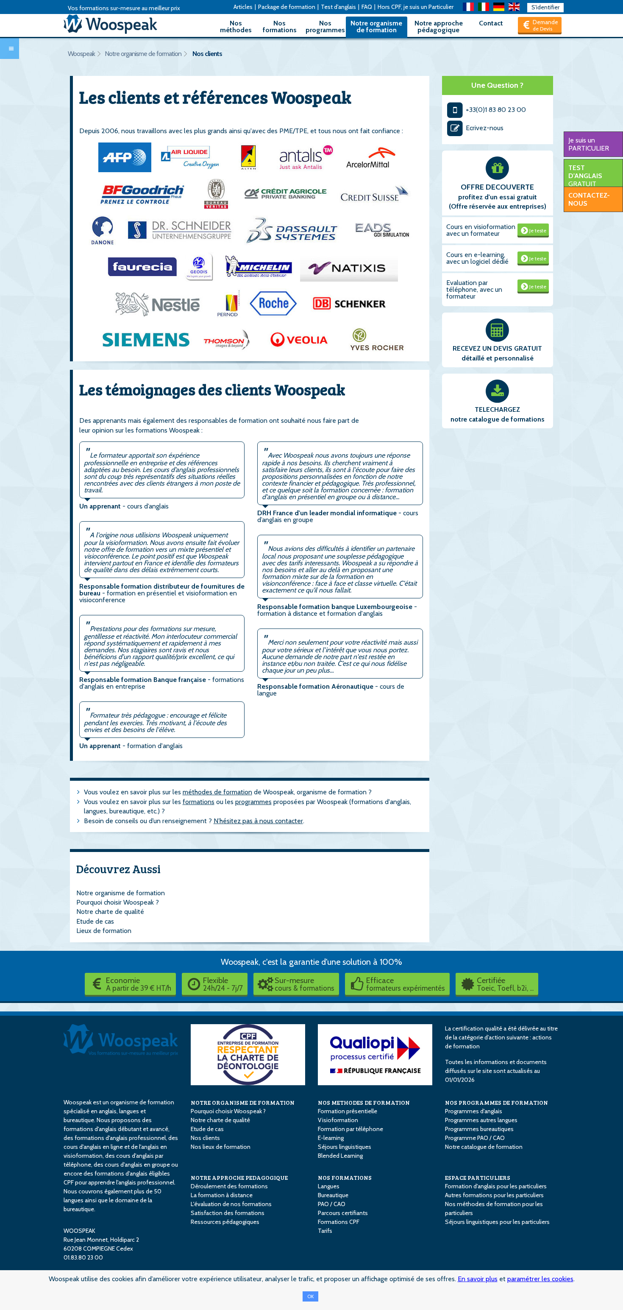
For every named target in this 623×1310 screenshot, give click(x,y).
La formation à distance (222, 1195)
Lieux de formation (103, 931)
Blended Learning (340, 1155)
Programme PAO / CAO (475, 1138)
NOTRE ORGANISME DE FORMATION (243, 1102)
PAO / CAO (331, 1204)
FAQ (367, 7)
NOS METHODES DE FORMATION (364, 1102)
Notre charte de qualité (110, 912)
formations (198, 802)
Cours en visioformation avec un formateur (480, 230)
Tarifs (325, 1231)
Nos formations (280, 26)
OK (310, 1296)
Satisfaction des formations (227, 1213)
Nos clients (207, 54)
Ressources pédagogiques (225, 1222)
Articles (243, 7)
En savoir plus (478, 1279)
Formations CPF (338, 1222)
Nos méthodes (236, 26)
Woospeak (81, 54)
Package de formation (286, 7)
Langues (328, 1186)
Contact (491, 23)
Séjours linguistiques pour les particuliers (497, 1222)
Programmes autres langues (481, 1120)
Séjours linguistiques (344, 1147)
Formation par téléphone (350, 1129)
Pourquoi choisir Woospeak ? (117, 902)
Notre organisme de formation (376, 26)
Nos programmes (325, 26)
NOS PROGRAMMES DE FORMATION (496, 1102)
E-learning (331, 1138)
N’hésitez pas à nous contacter (258, 821)
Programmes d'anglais (473, 1111)
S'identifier (545, 7)
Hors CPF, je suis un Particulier (415, 7)
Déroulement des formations (229, 1186)
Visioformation (338, 1120)
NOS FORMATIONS (345, 1177)
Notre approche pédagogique (438, 26)
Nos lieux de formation (220, 1147)
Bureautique (333, 1195)
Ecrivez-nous (483, 128)
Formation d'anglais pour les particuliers (496, 1186)
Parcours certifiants (343, 1213)
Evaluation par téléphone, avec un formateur (474, 289)
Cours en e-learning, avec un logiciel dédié (477, 258)
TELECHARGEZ (497, 409)
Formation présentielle (347, 1111)
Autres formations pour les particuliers (494, 1195)
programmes (253, 802)
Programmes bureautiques (479, 1129)
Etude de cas (95, 921)
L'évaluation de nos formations (231, 1204)
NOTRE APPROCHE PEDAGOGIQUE (239, 1177)
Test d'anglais (338, 7)
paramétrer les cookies (540, 1279)
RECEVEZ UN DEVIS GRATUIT (497, 348)
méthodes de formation (217, 792)
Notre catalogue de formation (484, 1147)
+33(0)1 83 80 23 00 (495, 110)
